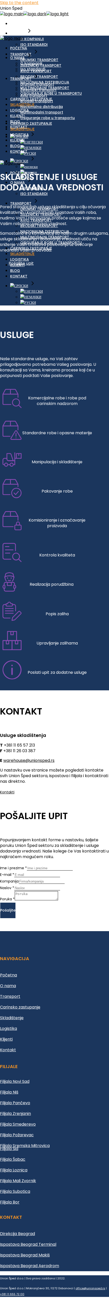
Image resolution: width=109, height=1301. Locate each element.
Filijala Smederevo (18, 1124)
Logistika (8, 1028)
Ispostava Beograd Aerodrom (29, 1266)
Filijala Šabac (12, 1159)
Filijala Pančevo (15, 1103)
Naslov (7, 887)
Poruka (7, 899)
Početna (8, 975)
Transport (10, 996)
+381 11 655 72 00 (12, 1294)
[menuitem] (31, 142)
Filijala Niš (9, 1092)
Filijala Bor (10, 1202)
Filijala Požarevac (17, 1135)
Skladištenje (12, 1018)
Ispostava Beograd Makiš (25, 1255)
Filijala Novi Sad (14, 1081)
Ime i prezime (13, 868)
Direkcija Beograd (17, 1234)
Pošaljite (7, 910)
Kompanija (9, 881)
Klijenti (6, 1039)
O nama (8, 986)
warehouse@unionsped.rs (29, 760)
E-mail (7, 874)
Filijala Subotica (15, 1191)
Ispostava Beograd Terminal (28, 1244)
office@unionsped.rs (90, 1288)
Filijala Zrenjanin (15, 1113)
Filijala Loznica (13, 1170)
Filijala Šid (9, 1149)
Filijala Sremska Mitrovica (25, 1146)
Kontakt (8, 1050)
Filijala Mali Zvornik (18, 1181)
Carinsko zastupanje (20, 1007)
